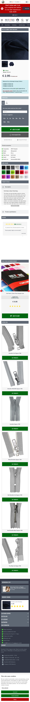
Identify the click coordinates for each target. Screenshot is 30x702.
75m (23, 118)
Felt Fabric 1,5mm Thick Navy (16, 601)
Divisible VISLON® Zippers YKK (15, 388)
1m (7, 118)
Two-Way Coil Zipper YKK (15, 566)
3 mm (7, 103)
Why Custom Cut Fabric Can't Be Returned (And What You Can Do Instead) (17, 588)
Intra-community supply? (8, 90)
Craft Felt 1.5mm (22, 24)
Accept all (15, 691)
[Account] (17, 20)
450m (8, 122)
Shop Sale (27, 8)
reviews (15, 643)
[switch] (27, 2)
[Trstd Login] (28, 2)
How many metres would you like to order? (12, 108)
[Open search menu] (22, 20)
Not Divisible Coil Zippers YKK (15, 495)
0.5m (4, 118)
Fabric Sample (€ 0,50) (16, 135)
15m (13, 118)
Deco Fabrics (7, 24)
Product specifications (10, 211)
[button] (8, 140)
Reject (15, 699)
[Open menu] (2, 20)
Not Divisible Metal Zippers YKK (15, 530)
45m (20, 118)
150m (4, 122)
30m (16, 118)
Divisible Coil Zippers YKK (15, 353)
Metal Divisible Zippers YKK (15, 459)
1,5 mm (3, 103)
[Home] (2, 25)
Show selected (5, 687)
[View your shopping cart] (27, 20)
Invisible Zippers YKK (15, 424)
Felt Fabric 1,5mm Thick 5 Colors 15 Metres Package (15, 293)
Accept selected (15, 695)
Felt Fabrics (14, 24)
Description (8, 186)
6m (10, 118)
